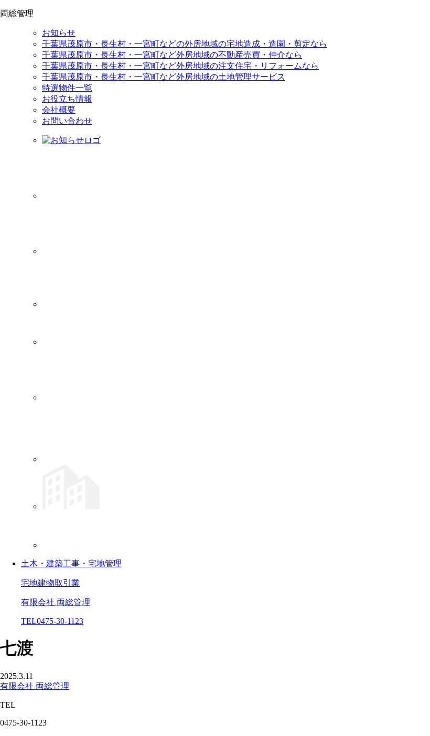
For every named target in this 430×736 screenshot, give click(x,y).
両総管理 (34, 686)
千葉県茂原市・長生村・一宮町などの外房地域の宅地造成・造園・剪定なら (184, 43)
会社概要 (59, 109)
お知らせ (59, 32)
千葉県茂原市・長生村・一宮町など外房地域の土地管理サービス (163, 76)
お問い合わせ (67, 120)
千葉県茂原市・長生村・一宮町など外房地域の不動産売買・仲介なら (172, 54)
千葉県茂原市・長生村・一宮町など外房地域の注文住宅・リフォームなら (180, 65)
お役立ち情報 (67, 98)
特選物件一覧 (67, 87)
